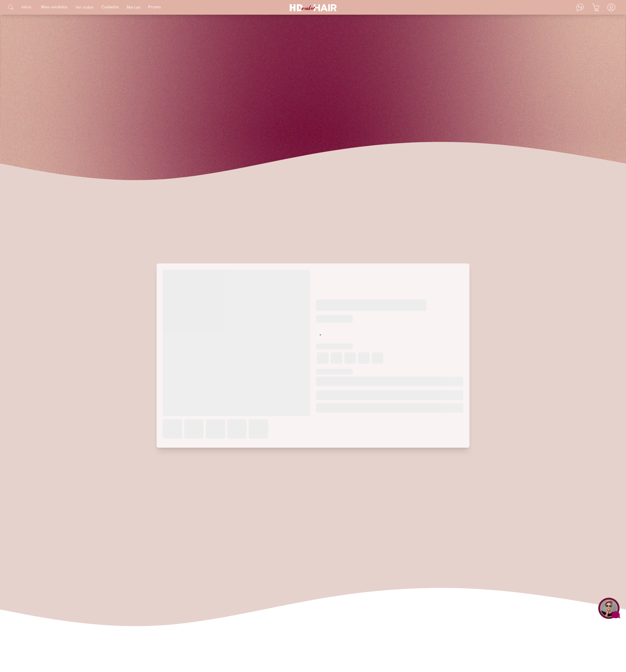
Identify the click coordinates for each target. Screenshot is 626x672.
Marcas (133, 8)
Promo (154, 7)
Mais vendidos (54, 7)
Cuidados (110, 7)
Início (26, 7)
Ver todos (84, 8)
